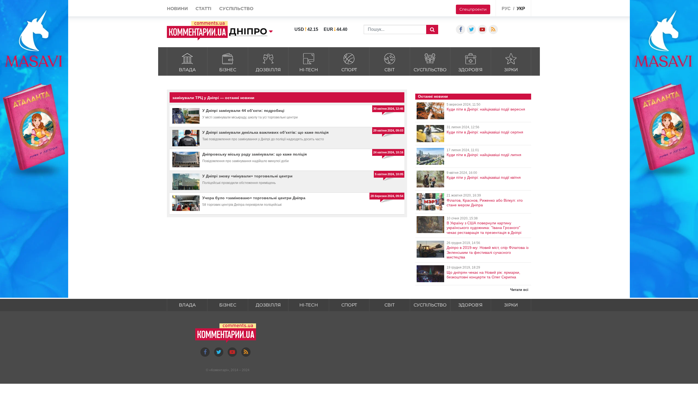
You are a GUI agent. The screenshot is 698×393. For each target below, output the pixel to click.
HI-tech (308, 69)
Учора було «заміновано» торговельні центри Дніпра (253, 198)
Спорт (349, 69)
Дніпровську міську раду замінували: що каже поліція (254, 154)
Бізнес (227, 69)
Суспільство (430, 69)
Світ (389, 69)
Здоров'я (470, 69)
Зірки (511, 69)
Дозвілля (268, 69)
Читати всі (519, 290)
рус (506, 8)
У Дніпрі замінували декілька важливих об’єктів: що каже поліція (265, 132)
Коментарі (219, 370)
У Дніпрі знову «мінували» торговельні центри (247, 176)
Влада (187, 69)
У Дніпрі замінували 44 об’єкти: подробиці (243, 110)
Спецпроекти (473, 9)
